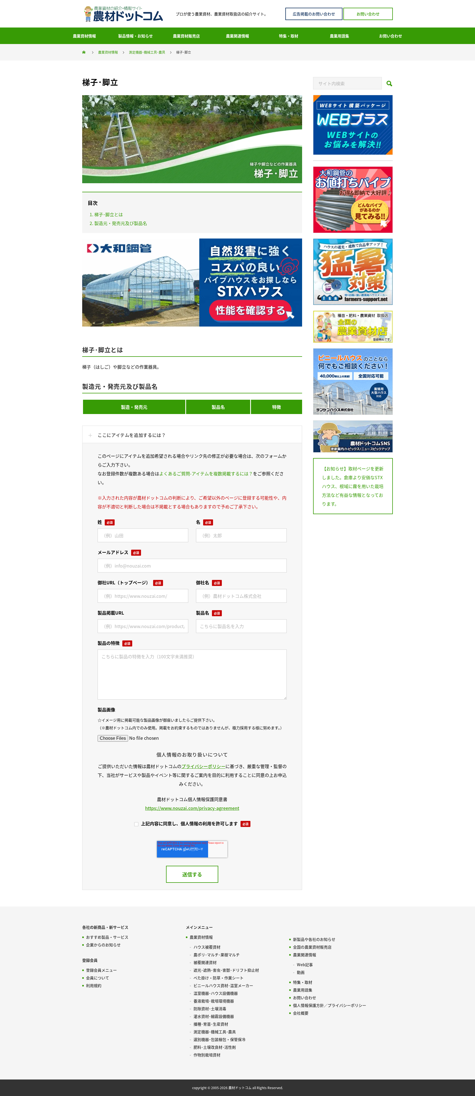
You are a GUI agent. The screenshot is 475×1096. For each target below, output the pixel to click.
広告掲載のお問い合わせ (314, 14)
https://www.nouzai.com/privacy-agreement (192, 808)
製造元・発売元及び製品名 (120, 223)
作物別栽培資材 (207, 1054)
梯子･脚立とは (108, 214)
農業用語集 (302, 990)
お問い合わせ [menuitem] (390, 36)
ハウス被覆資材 (207, 947)
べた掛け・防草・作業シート (219, 977)
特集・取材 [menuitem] (288, 36)
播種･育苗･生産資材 (211, 1024)
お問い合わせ (368, 14)
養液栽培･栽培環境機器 (214, 1001)
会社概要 (300, 1013)
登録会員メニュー (101, 970)
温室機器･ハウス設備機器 (216, 993)
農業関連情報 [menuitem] (237, 36)
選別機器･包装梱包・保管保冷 (219, 1039)
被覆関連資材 (205, 962)
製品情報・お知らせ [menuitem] (135, 36)
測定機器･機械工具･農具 (215, 1031)
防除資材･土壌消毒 (210, 1008)
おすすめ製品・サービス (107, 937)
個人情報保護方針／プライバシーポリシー (329, 1005)
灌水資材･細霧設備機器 (214, 1016)
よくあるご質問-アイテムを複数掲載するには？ (206, 473)
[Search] (389, 85)
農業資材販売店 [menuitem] (186, 36)
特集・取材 (302, 982)
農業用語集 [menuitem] (339, 36)
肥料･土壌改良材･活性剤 (215, 1047)
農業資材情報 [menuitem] (84, 36)
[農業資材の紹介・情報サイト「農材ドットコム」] (123, 14)
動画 (301, 972)
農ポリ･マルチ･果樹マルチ (217, 954)
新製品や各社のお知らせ (314, 939)
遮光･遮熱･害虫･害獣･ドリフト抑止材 (226, 970)
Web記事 (305, 964)
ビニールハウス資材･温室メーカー (223, 985)
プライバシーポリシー (203, 766)
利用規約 (93, 985)
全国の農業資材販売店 (312, 947)
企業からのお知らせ (103, 944)
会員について (97, 977)
